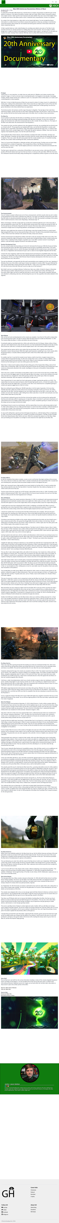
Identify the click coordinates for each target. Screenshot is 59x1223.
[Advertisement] (29, 80)
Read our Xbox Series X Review (8, 987)
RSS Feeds (33, 1211)
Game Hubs (34, 1187)
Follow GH (5, 1205)
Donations (33, 1209)
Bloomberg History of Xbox (7, 995)
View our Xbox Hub (6, 989)
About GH (34, 1205)
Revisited (33, 1194)
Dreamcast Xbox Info (6, 994)
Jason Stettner (5, 11)
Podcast (33, 1192)
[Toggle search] (52, 1)
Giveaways (33, 1190)
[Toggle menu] (55, 1)
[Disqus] (29, 1117)
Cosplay (33, 1196)
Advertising (33, 1207)
